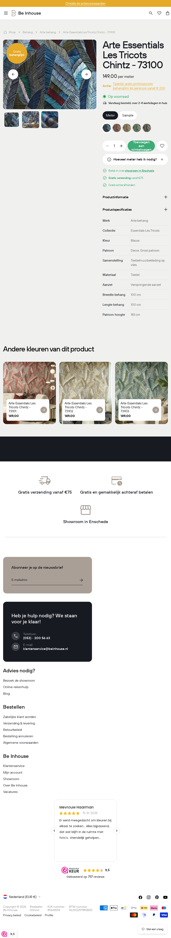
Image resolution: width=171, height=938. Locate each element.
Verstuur (81, 580)
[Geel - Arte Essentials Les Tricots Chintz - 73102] (127, 128)
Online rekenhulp (15, 687)
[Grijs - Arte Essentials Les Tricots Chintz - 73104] (147, 128)
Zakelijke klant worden (19, 717)
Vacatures (10, 792)
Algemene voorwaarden (20, 742)
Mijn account (12, 772)
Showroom (11, 779)
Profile (49, 915)
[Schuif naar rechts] (86, 74)
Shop (12, 32)
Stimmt (34, 910)
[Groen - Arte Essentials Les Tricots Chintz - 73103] (137, 128)
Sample (127, 115)
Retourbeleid (12, 730)
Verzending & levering (19, 723)
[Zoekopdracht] (150, 13)
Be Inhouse (10, 910)
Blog (6, 693)
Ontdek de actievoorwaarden (85, 3)
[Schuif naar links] (13, 74)
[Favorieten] (159, 13)
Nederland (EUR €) (22, 897)
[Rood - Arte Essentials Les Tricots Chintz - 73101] (117, 128)
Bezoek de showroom (19, 680)
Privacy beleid (12, 915)
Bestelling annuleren (18, 736)
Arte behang (48, 32)
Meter (110, 115)
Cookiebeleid (32, 915)
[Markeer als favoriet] (162, 146)
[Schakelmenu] (5, 13)
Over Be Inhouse (15, 785)
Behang (28, 32)
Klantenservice (14, 766)
